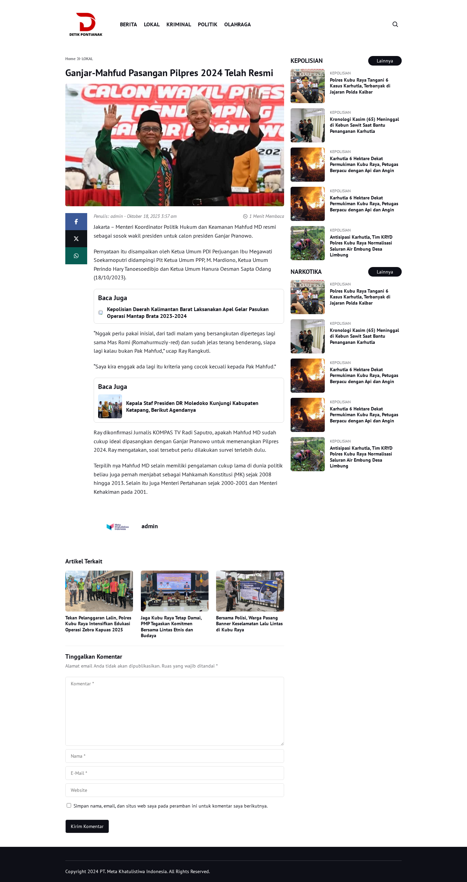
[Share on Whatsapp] (76, 255)
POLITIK (207, 24)
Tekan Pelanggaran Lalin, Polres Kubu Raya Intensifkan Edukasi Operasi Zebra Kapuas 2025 (98, 624)
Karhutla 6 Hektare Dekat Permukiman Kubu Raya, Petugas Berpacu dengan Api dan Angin (364, 164)
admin (116, 216)
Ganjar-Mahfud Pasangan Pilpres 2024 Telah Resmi (169, 72)
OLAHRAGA (237, 24)
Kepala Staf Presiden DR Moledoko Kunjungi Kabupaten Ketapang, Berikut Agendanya (192, 406)
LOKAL (152, 24)
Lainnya (385, 61)
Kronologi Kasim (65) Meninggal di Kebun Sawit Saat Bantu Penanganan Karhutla (364, 125)
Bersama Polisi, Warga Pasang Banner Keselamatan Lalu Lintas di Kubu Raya (249, 624)
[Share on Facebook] (76, 221)
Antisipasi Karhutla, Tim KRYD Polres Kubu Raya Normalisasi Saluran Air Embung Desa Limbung (361, 246)
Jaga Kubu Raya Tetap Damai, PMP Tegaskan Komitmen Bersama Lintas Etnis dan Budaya (171, 627)
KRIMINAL (178, 24)
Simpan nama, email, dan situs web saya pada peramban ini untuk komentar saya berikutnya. (171, 806)
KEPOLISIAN (340, 72)
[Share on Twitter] (76, 238)
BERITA (128, 24)
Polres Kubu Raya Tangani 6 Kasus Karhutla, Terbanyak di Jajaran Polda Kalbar (360, 86)
